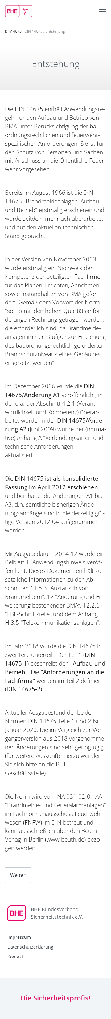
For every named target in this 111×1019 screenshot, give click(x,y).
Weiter (18, 875)
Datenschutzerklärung (30, 947)
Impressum (19, 937)
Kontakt (15, 957)
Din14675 (13, 31)
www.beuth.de (65, 839)
